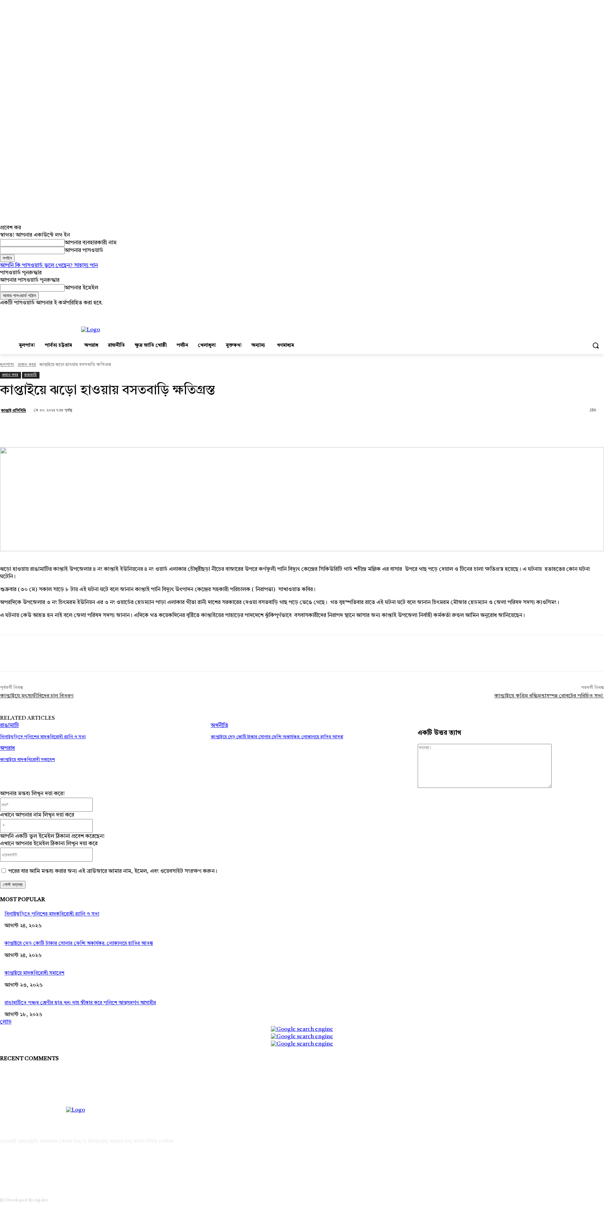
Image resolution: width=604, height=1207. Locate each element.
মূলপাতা (7, 365)
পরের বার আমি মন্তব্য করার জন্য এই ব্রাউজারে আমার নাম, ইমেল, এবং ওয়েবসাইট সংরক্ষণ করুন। (112, 871)
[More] (163, 429)
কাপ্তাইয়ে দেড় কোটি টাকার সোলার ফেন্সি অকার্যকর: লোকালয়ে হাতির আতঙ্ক (277, 737)
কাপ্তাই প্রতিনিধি (13, 411)
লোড (6, 1022)
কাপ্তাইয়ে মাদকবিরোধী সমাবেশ (27, 759)
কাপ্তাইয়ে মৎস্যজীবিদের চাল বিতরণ (36, 696)
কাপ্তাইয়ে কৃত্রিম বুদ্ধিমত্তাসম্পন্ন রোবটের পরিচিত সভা (549, 696)
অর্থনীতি (219, 725)
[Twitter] (581, 312)
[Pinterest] (112, 429)
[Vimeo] (590, 312)
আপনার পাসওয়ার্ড (84, 250)
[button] (595, 345)
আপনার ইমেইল (81, 288)
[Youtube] (600, 312)
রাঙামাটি (30, 374)
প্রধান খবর (26, 365)
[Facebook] (561, 312)
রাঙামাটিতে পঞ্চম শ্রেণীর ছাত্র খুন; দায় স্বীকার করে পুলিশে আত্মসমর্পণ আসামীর (80, 1002)
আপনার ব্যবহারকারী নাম (90, 243)
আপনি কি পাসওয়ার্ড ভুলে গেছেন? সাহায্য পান (49, 265)
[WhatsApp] (137, 429)
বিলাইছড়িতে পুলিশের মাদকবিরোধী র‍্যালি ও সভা (43, 737)
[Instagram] (571, 312)
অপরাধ (7, 748)
